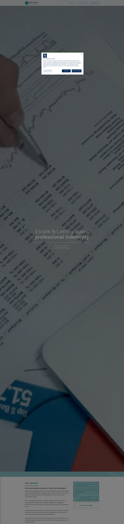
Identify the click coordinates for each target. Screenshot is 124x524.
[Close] (81, 54)
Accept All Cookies (76, 70)
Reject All (66, 70)
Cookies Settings (48, 70)
